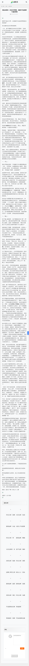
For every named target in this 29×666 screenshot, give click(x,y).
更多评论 (14, 655)
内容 (6, 6)
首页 (3, 6)
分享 (28, 333)
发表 (22, 648)
